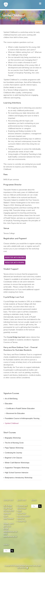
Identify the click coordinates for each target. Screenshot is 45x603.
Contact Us (21, 521)
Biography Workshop (13, 438)
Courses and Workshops (22, 507)
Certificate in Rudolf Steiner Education (20, 408)
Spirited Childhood (11, 423)
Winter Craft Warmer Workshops (17, 463)
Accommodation (22, 516)
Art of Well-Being (11, 399)
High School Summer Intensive (16, 473)
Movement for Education (15, 413)
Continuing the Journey (13, 453)
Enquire (39, 22)
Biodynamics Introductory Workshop (18, 478)
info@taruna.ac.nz (10, 531)
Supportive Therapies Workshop (17, 468)
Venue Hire (21, 513)
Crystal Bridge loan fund (16, 337)
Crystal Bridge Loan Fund (13, 297)
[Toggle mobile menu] (40, 3)
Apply (19, 511)
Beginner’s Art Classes (13, 458)
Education (8, 403)
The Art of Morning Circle (14, 443)
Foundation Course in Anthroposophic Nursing (22, 418)
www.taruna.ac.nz (10, 537)
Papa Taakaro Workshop (14, 448)
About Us (20, 518)
